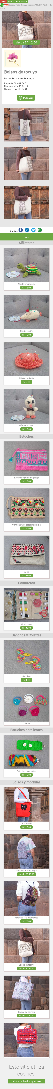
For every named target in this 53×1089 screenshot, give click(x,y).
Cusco (3, 1)
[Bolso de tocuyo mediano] (26, 164)
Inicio (26, 236)
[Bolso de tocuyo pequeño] (26, 125)
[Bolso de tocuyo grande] (26, 203)
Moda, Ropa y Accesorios (17, 1)
